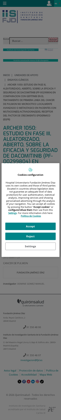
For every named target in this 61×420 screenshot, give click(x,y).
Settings (30, 246)
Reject (30, 236)
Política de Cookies (31, 215)
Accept (30, 226)
